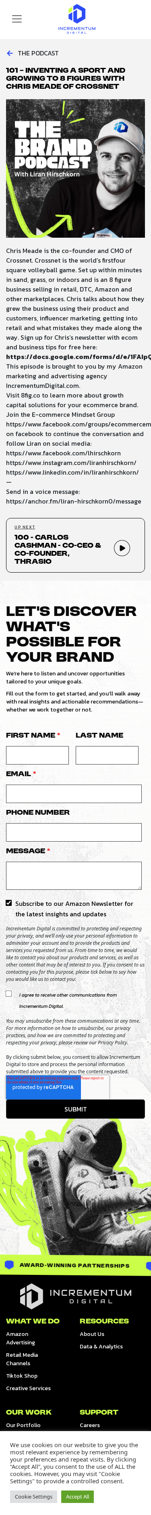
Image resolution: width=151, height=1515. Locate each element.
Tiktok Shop (21, 1376)
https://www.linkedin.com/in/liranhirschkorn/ (72, 472)
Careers (90, 1425)
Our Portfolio (23, 1425)
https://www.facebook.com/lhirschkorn (63, 453)
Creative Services (28, 1388)
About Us (92, 1334)
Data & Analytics (101, 1346)
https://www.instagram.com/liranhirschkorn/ (71, 462)
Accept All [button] (77, 1496)
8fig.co (30, 395)
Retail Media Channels (22, 1359)
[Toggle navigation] (17, 19)
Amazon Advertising (20, 1338)
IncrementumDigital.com (42, 385)
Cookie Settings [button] (33, 1496)
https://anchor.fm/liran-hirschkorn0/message (73, 501)
